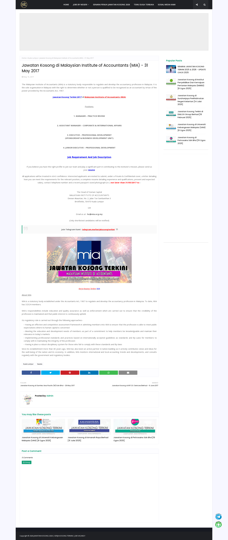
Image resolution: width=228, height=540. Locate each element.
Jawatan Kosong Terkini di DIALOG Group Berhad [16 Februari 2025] (190, 114)
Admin (49, 395)
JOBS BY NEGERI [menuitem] (80, 4)
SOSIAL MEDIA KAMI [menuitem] (166, 4)
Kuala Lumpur (33, 58)
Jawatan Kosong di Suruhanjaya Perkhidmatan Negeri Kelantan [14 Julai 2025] (191, 100)
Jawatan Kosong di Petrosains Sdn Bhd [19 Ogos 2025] (134, 439)
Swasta (39, 364)
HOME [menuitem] (66, 4)
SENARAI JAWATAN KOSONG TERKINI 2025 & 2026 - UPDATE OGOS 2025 (192, 69)
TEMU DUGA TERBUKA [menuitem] (144, 4)
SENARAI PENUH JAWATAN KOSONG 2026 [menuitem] (111, 4)
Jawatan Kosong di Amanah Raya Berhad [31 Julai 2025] (88, 439)
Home (24, 58)
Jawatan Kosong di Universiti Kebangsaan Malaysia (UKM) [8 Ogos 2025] (42, 439)
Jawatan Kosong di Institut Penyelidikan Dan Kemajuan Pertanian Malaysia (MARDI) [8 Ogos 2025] (191, 84)
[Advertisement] (114, 31)
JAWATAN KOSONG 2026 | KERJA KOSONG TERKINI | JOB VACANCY (59, 536)
